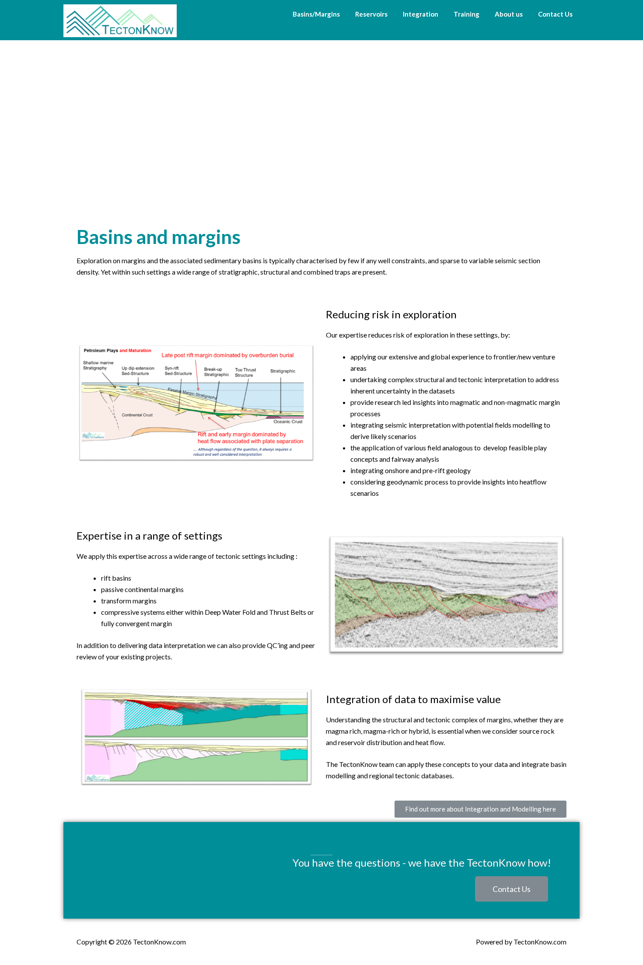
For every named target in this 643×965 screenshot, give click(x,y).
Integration (420, 14)
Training (466, 14)
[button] (480, 809)
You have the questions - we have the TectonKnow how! (422, 862)
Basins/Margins (316, 14)
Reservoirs (371, 14)
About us (509, 14)
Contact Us (555, 14)
